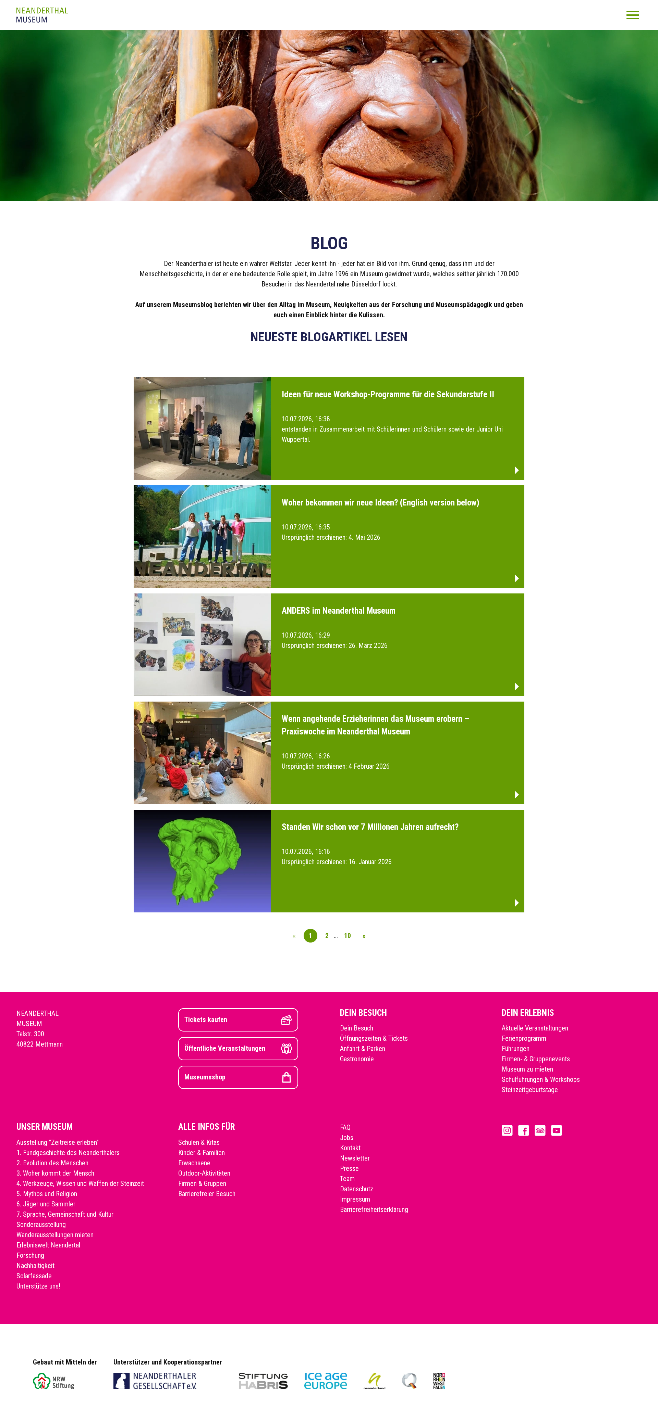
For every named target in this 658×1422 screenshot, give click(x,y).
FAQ (345, 1127)
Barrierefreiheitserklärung (374, 1209)
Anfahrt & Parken (362, 1049)
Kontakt (350, 1148)
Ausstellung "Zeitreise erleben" (57, 1142)
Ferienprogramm (524, 1038)
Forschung (30, 1255)
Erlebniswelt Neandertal (48, 1245)
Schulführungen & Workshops (541, 1079)
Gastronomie (357, 1059)
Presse (349, 1168)
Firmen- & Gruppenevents (536, 1059)
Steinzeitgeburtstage (530, 1090)
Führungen (515, 1049)
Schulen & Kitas (199, 1142)
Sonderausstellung (41, 1224)
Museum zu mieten (527, 1069)
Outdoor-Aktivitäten (204, 1173)
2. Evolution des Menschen (52, 1163)
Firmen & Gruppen (202, 1183)
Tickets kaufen (205, 1019)
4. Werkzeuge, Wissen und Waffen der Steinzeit (80, 1183)
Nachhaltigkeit (35, 1265)
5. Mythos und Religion (46, 1194)
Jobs (346, 1137)
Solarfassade (34, 1276)
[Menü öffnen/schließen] (633, 15)
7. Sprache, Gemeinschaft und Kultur (64, 1214)
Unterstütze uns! (38, 1286)
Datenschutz (356, 1189)
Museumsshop (205, 1077)
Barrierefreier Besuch (206, 1194)
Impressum (355, 1199)
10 (347, 936)
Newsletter (355, 1158)
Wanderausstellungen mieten (55, 1235)
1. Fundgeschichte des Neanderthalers (68, 1153)
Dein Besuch (356, 1028)
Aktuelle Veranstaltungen (535, 1028)
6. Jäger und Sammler (45, 1204)
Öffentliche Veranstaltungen (224, 1048)
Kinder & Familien (201, 1153)
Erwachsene (194, 1163)
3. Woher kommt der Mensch (55, 1173)
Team (347, 1179)
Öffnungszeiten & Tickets (374, 1038)
